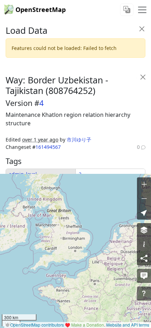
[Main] (142, 10)
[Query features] (144, 293)
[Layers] (144, 230)
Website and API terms (127, 325)
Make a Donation (87, 325)
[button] (144, 213)
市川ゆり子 (79, 139)
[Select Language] (126, 10)
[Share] (144, 258)
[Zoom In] (144, 184)
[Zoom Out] (144, 198)
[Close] (141, 28)
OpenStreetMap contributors (37, 325)
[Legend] (144, 244)
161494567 (48, 147)
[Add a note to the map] (144, 276)
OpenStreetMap (40, 9)
